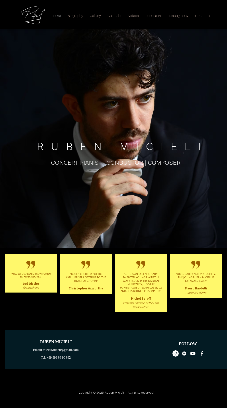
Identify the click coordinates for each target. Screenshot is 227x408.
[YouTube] (193, 353)
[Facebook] (202, 353)
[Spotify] (184, 353)
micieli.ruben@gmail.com (61, 349)
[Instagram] (175, 353)
